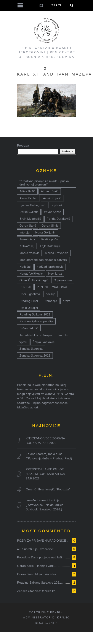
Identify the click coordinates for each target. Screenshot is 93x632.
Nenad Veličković (31, 273)
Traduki (62, 335)
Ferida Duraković (58, 218)
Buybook (57, 205)
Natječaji (25, 266)
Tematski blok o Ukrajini (35, 335)
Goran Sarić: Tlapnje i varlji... (37, 565)
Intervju (24, 232)
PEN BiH (25, 287)
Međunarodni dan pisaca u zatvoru (43, 259)
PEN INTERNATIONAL (52, 287)
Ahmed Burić (49, 191)
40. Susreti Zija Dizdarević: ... (37, 549)
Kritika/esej (26, 246)
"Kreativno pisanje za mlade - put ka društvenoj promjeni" (44, 182)
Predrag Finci (28, 301)
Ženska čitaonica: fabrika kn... (37, 591)
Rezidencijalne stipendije (36, 321)
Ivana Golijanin (45, 232)
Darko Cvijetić (28, 211)
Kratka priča (49, 239)
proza (67, 301)
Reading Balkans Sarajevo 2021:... (40, 582)
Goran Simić (50, 225)
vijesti (23, 342)
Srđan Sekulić (28, 328)
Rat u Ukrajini (28, 307)
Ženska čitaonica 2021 (34, 355)
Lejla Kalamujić (50, 246)
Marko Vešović (29, 253)
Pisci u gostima (29, 294)
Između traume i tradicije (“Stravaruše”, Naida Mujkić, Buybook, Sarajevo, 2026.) (45, 505)
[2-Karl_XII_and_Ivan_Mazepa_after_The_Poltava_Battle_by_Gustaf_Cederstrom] (46, 115)
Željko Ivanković (44, 342)
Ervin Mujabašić (30, 218)
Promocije (50, 301)
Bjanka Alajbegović (32, 205)
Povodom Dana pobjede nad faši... (40, 557)
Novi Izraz (55, 273)
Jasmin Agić (27, 239)
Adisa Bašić (27, 191)
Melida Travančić (56, 253)
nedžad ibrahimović (50, 266)
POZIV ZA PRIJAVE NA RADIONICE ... (43, 540)
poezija (50, 294)
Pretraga (23, 145)
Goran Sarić (27, 225)
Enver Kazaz (52, 211)
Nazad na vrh (45, 623)
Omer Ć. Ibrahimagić (33, 280)
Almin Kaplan (28, 198)
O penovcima (63, 280)
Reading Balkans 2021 (34, 314)
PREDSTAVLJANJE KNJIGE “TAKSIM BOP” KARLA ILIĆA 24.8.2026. (45, 474)
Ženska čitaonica (31, 348)
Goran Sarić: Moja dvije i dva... (38, 574)
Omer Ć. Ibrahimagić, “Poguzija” (48, 489)
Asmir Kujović (52, 198)
